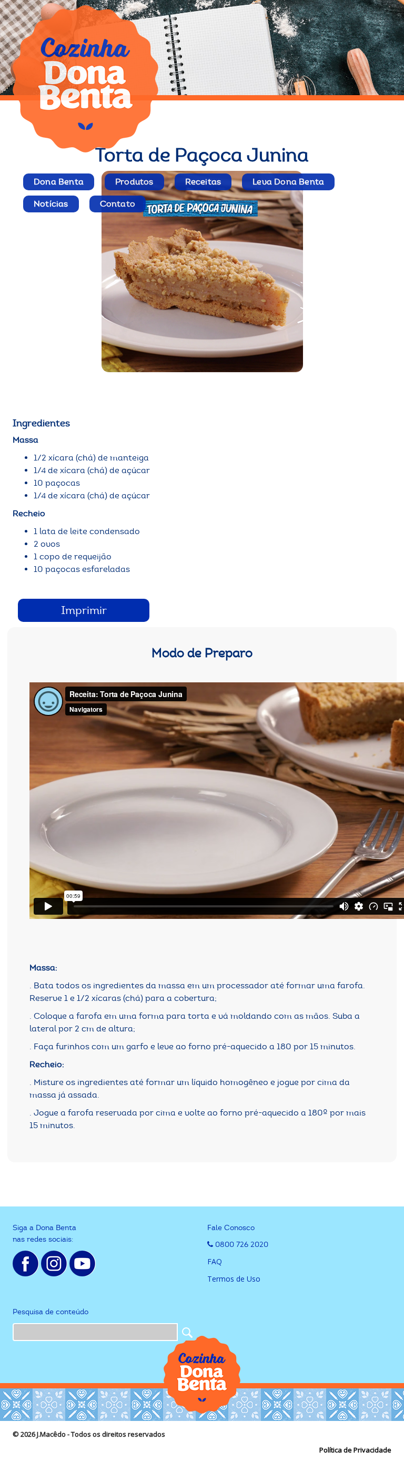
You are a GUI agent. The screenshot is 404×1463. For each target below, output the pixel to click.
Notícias (51, 204)
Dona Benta (59, 182)
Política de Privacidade (355, 1450)
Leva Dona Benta (288, 182)
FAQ (214, 1261)
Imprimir (84, 610)
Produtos (134, 182)
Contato (117, 204)
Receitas (203, 182)
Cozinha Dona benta (86, 78)
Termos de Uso (233, 1279)
